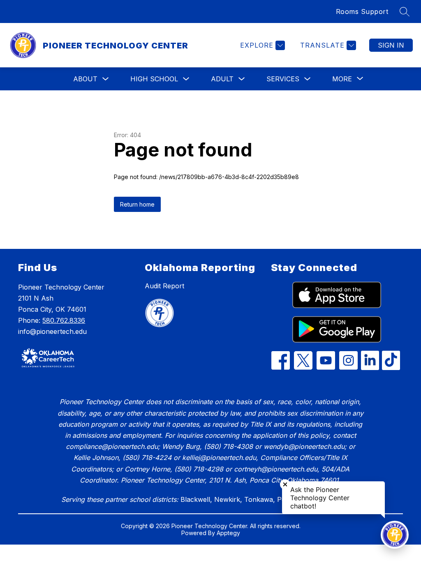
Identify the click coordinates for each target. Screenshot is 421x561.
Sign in (391, 45)
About (85, 79)
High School (154, 79)
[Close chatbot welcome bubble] (285, 484)
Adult (222, 79)
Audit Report (164, 286)
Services (282, 79)
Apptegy (228, 532)
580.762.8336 (63, 320)
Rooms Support (362, 11)
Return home (137, 204)
